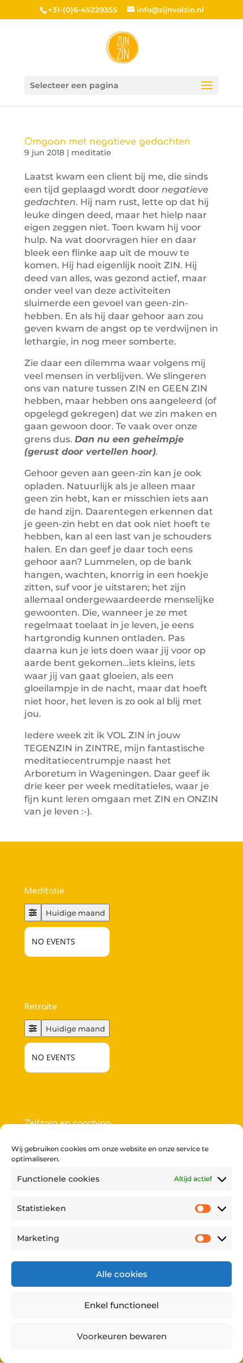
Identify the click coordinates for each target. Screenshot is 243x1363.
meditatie (91, 152)
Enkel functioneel (121, 1305)
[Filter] (32, 912)
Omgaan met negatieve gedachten (107, 142)
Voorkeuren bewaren (122, 1336)
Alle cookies (121, 1274)
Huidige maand (75, 912)
